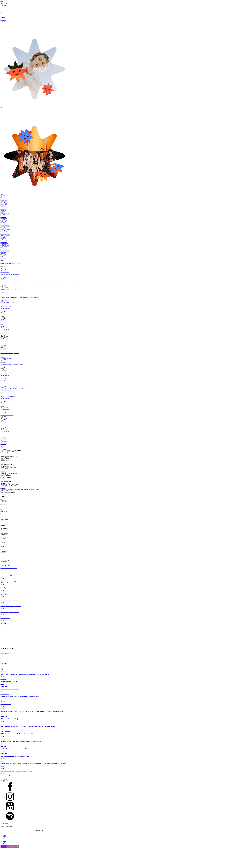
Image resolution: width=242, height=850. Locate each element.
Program (4, 836)
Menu (2, 1)
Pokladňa (8, 846)
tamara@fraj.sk (4, 540)
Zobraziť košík (3, 846)
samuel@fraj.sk (4, 558)
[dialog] (121, 839)
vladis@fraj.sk (3, 512)
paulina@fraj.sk (4, 562)
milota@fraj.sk (3, 549)
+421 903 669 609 (4, 503)
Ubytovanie (5, 838)
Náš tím (4, 841)
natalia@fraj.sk (3, 535)
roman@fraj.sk (3, 544)
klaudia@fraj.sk (4, 517)
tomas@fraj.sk (3, 502)
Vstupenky (5, 3)
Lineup (4, 835)
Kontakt (4, 843)
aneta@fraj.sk (3, 508)
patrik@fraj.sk (3, 553)
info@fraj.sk (3, 781)
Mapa (4, 837)
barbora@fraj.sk (4, 530)
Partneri (4, 842)
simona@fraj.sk (4, 521)
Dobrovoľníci (6, 839)
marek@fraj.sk (3, 526)
